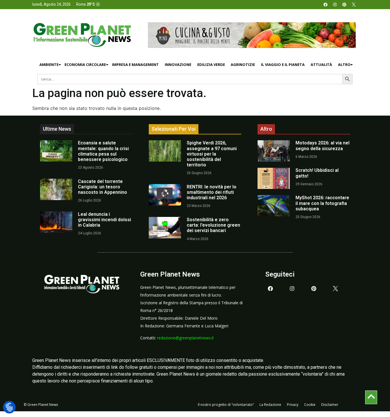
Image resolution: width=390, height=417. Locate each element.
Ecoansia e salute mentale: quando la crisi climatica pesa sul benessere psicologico (103, 151)
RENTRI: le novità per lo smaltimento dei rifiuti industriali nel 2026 (211, 192)
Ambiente (49, 64)
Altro (344, 64)
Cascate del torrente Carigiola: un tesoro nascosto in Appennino (102, 187)
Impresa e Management (135, 64)
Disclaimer (329, 404)
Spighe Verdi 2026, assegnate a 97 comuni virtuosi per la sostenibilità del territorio (212, 154)
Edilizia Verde (211, 64)
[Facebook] (325, 5)
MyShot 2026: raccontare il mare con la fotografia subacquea (322, 203)
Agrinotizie (243, 64)
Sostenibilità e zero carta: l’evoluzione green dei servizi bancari (213, 225)
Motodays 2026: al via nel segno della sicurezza (322, 145)
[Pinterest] (344, 5)
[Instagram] (335, 5)
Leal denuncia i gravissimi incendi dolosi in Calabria (104, 219)
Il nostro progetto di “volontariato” (226, 404)
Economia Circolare (85, 64)
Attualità (321, 64)
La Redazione (270, 404)
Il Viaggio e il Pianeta (283, 64)
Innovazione (178, 64)
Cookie (309, 404)
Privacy (292, 404)
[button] (9, 407)
